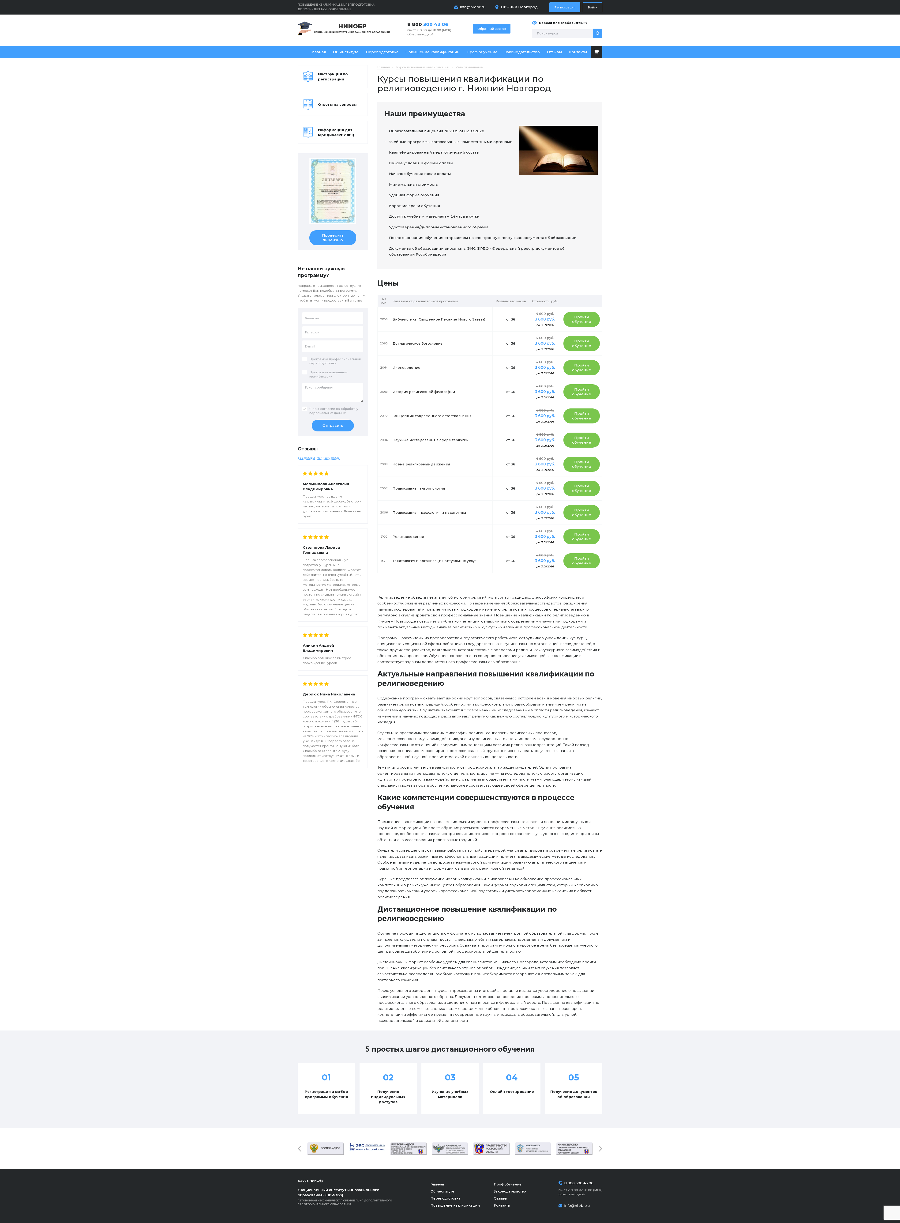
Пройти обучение (581, 319)
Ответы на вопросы (337, 104)
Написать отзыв (328, 457)
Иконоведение (406, 368)
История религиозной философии (424, 392)
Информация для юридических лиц (336, 132)
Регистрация (564, 7)
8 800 (427, 24)
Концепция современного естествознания (432, 416)
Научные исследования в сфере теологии (431, 440)
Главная (318, 52)
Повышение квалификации (432, 52)
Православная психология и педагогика (429, 512)
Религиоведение (408, 537)
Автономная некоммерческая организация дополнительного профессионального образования (345, 1197)
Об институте (346, 52)
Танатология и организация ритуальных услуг (434, 561)
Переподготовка (382, 52)
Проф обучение (482, 52)
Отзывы (554, 52)
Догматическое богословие (418, 343)
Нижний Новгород (519, 7)
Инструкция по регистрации (333, 76)
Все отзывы (306, 457)
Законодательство (522, 52)
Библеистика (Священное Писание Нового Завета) (439, 319)
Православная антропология (419, 488)
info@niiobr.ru (473, 7)
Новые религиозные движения (421, 464)
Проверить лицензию (333, 237)
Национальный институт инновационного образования (352, 28)
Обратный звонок (491, 28)
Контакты (578, 52)
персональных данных (327, 413)
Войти (592, 7)
